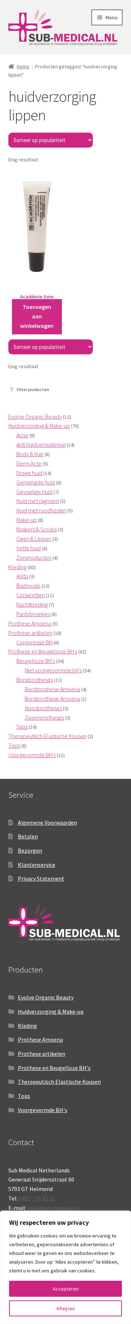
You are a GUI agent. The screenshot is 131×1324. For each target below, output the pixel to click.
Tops (24, 1095)
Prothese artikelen (41, 1053)
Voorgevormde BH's (42, 1110)
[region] (65, 1267)
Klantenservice (36, 864)
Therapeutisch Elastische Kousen (59, 1081)
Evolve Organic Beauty (46, 997)
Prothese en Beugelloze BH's (54, 1067)
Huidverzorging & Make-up (51, 1011)
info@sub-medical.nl (53, 1207)
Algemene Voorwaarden (47, 822)
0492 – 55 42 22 (37, 1198)
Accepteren (66, 1288)
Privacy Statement (41, 878)
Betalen (28, 836)
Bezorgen (30, 850)
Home (23, 66)
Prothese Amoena (40, 1039)
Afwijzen (65, 1308)
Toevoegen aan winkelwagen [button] (36, 316)
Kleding (27, 1025)
